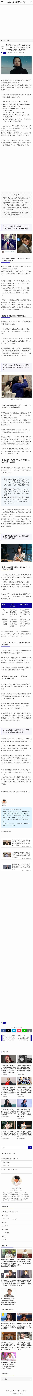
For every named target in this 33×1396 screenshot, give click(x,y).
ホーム (7, 1390)
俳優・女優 (6, 1233)
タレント (5, 1229)
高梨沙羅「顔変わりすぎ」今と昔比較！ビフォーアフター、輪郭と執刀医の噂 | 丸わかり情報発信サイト (21, 867)
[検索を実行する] (30, 1147)
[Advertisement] (16, 21)
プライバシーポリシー (22, 1390)
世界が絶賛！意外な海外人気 (11, 1158)
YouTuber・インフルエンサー (11, 1212)
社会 (4, 1236)
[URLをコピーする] (29, 1030)
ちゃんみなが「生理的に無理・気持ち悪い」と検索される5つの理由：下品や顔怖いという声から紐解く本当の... (21, 843)
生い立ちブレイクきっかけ (10, 1169)
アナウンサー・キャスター (10, 1219)
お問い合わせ (13, 1390)
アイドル (5, 1215)
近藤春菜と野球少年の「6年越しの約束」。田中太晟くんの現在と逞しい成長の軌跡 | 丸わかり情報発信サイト (21, 855)
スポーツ (5, 1226)
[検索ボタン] (31, 2)
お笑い (5, 1222)
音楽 (4, 52)
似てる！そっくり (8, 1165)
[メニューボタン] (2, 2)
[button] (3, 1030)
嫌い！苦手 (6, 1162)
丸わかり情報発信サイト (16, 2)
